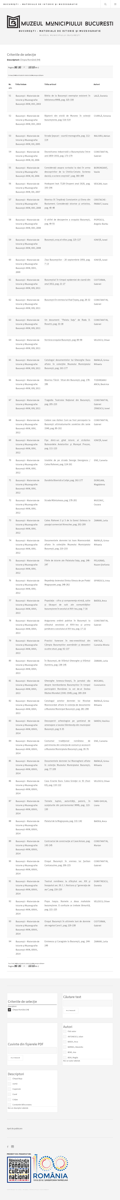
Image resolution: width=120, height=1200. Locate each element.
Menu (115, 4)
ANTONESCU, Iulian (75, 1036)
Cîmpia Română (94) (20, 1009)
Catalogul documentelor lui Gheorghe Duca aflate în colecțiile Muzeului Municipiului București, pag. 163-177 (67, 364)
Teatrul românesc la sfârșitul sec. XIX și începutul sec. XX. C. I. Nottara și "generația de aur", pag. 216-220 (67, 885)
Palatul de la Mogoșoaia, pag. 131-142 (63, 821)
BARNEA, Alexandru (75, 1047)
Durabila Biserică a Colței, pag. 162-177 (63, 480)
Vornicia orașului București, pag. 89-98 (63, 339)
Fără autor (72, 1031)
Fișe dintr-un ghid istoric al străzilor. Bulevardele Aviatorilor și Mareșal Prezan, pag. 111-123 (67, 444)
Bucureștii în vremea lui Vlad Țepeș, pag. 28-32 (67, 299)
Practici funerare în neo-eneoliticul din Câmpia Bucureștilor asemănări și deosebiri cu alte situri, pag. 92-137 (67, 644)
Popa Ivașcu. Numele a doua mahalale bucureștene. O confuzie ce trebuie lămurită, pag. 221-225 (67, 905)
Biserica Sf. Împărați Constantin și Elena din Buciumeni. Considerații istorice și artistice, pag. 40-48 (67, 203)
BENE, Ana (72, 1052)
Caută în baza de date (105, 4)
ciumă (14, 1083)
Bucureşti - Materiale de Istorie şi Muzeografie (41, 4)
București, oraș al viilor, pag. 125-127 (62, 239)
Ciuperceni (16, 1089)
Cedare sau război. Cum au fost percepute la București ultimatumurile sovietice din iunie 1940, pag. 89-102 (67, 424)
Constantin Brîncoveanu (22, 1104)
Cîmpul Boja (17, 1078)
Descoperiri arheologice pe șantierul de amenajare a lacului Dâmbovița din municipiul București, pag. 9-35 (67, 724)
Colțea (15, 1099)
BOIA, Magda (73, 1057)
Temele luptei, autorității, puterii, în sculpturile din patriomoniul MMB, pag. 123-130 (67, 805)
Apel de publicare (14, 1128)
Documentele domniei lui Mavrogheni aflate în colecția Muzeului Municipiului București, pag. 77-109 (67, 764)
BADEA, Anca (73, 1041)
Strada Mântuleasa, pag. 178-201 (60, 500)
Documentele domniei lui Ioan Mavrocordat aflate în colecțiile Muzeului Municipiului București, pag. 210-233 (67, 544)
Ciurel (14, 1094)
